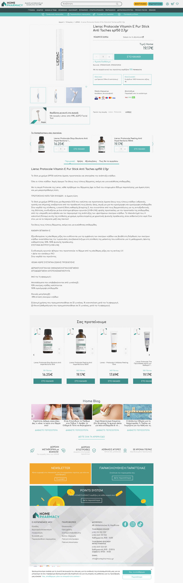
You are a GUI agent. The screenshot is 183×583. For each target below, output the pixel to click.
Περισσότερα (137, 577)
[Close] (152, 569)
